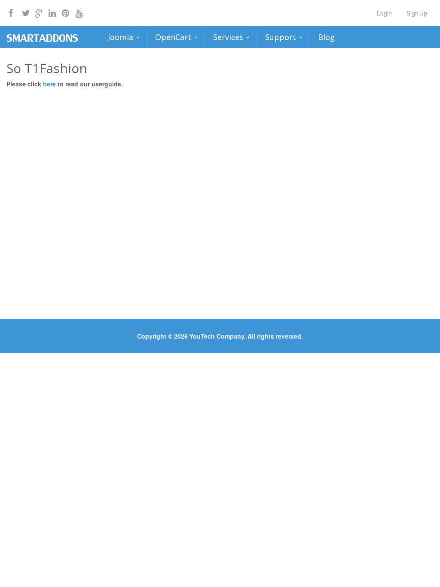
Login (384, 13)
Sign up (416, 13)
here (50, 83)
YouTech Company (216, 336)
